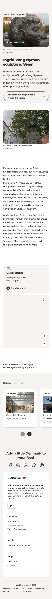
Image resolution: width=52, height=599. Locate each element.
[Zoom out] (44, 343)
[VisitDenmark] (16, 478)
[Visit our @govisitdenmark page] (34, 465)
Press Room (13, 521)
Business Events (15, 525)
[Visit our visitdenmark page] (26, 465)
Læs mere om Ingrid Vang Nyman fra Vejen (21, 96)
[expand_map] (44, 299)
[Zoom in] (44, 336)
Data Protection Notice (11, 590)
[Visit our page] (18, 465)
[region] (26, 321)
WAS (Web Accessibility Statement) (33, 590)
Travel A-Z (12, 562)
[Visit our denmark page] (10, 465)
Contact (11, 565)
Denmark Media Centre (18, 545)
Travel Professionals (16, 529)
